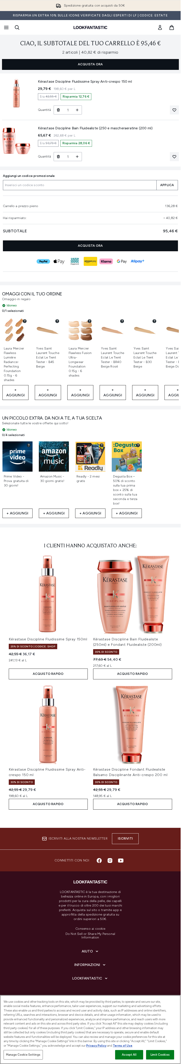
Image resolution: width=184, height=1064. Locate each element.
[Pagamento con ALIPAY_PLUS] (138, 261)
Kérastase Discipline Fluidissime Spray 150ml (48, 639)
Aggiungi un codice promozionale (29, 176)
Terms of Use (122, 1045)
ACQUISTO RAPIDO (48, 674)
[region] (90, 1029)
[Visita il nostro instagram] (110, 860)
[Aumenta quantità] (77, 109)
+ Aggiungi (15, 392)
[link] (160, 27)
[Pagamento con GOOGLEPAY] (122, 261)
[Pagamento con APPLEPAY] (59, 261)
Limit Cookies (160, 1054)
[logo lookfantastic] (90, 27)
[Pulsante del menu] (6, 27)
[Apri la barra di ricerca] (17, 27)
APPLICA (167, 185)
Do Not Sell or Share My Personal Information (90, 935)
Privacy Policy (96, 1045)
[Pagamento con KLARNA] (106, 261)
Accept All (129, 1054)
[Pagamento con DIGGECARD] (75, 261)
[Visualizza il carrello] (171, 27)
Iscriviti (125, 838)
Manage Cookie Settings (23, 1054)
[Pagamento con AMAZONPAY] (90, 261)
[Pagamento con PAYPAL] (43, 261)
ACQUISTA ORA (90, 64)
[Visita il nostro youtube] (120, 860)
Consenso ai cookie (90, 929)
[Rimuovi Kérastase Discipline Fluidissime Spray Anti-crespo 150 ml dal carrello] (58, 109)
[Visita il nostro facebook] (99, 860)
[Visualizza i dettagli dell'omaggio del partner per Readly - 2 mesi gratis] (101, 445)
